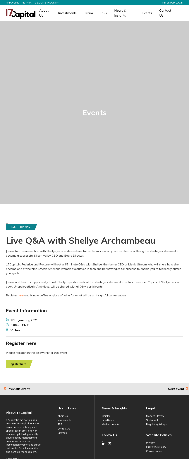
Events (147, 13)
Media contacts (110, 424)
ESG (103, 13)
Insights (106, 415)
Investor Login (172, 2)
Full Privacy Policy (156, 446)
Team (88, 13)
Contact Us (165, 13)
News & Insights (120, 13)
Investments (67, 13)
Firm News (108, 420)
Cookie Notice (154, 451)
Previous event (19, 389)
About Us (44, 13)
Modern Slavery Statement (155, 418)
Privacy (150, 442)
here (21, 295)
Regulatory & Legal (157, 424)
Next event (176, 389)
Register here (17, 364)
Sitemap (62, 432)
